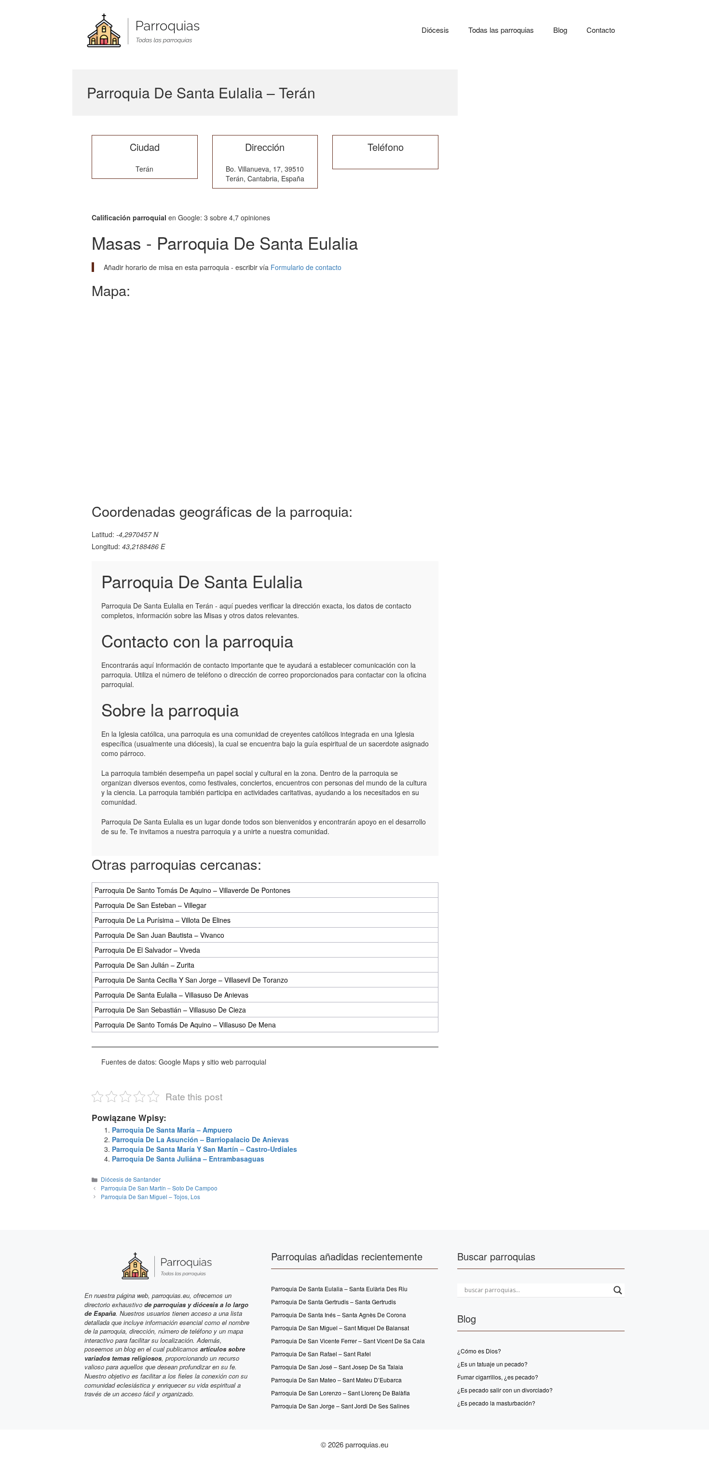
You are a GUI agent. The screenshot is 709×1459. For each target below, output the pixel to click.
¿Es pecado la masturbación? (496, 1403)
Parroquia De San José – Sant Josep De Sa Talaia (337, 1367)
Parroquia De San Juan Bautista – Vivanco (159, 935)
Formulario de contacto (305, 267)
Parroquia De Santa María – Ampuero (172, 1130)
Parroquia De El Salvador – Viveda (147, 950)
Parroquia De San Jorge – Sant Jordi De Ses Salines (340, 1406)
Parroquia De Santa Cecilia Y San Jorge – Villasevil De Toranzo (191, 980)
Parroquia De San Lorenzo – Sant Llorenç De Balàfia (340, 1393)
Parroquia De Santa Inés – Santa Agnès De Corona (338, 1314)
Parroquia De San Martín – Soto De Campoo (159, 1188)
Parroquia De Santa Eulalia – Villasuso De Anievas (171, 995)
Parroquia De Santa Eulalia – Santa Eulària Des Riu (339, 1288)
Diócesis (435, 30)
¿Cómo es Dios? (479, 1351)
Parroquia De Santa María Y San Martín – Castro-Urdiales (204, 1149)
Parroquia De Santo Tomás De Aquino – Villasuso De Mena (185, 1024)
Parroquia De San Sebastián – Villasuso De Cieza (170, 1009)
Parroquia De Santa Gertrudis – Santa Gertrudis (333, 1301)
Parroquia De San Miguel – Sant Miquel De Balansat (340, 1328)
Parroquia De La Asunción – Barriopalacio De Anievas (200, 1139)
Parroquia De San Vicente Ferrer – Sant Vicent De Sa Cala (348, 1341)
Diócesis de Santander (131, 1179)
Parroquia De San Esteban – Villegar (150, 905)
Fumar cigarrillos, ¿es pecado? (497, 1377)
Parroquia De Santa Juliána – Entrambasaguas (188, 1158)
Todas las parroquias (501, 30)
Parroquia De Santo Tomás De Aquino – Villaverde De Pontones (192, 890)
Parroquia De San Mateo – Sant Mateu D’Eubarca (336, 1380)
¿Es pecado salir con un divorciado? (505, 1390)
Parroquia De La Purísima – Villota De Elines (163, 920)
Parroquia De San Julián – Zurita (144, 965)
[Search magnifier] (618, 1290)
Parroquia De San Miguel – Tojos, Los (150, 1196)
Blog (560, 30)
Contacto (600, 30)
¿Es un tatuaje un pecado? (492, 1364)
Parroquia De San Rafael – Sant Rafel (321, 1354)
